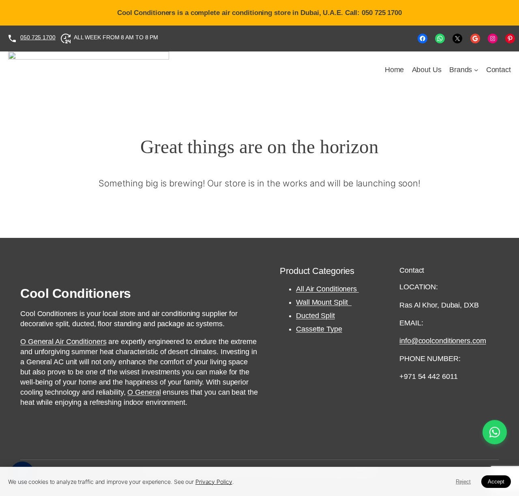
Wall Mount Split (324, 302)
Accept (496, 482)
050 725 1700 (38, 37)
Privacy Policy (213, 481)
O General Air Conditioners (63, 342)
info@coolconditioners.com (442, 341)
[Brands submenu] (476, 70)
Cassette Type (319, 329)
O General (144, 392)
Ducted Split (315, 316)
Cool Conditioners (75, 293)
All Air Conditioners (327, 289)
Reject (463, 482)
